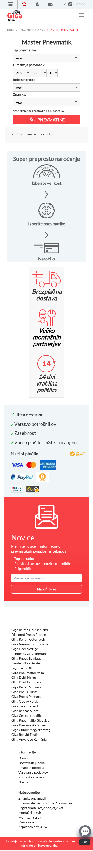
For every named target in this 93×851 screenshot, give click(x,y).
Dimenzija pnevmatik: (29, 65)
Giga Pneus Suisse (24, 692)
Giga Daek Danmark (26, 682)
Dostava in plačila (31, 763)
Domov (23, 758)
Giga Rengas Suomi (25, 711)
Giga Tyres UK (21, 668)
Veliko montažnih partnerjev (47, 337)
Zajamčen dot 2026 (32, 827)
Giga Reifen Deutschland (29, 630)
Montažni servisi (30, 817)
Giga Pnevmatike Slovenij (30, 725)
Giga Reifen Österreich (28, 639)
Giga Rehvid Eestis (24, 734)
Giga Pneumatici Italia (27, 673)
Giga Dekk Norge (23, 677)
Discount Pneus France (28, 635)
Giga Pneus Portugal (26, 696)
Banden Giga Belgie (25, 663)
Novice (23, 782)
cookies (28, 841)
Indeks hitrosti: (24, 80)
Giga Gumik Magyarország (30, 730)
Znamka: (19, 94)
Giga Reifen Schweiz (26, 687)
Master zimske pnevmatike (35, 134)
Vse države (26, 822)
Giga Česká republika (26, 715)
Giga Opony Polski (25, 701)
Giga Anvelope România (29, 739)
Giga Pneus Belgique (26, 658)
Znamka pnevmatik (32, 798)
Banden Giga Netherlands (30, 654)
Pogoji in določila (31, 768)
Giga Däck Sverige (24, 649)
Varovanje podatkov (33, 772)
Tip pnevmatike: (25, 50)
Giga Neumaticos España (29, 644)
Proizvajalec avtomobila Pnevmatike (45, 803)
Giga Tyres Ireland (24, 706)
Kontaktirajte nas (31, 777)
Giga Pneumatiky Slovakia (30, 720)
